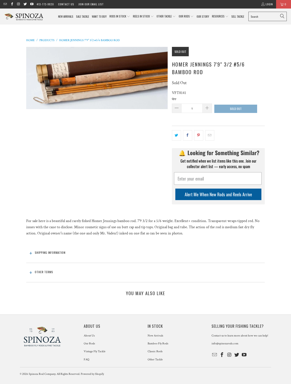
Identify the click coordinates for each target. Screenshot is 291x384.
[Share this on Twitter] (176, 135)
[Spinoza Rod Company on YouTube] (31, 4)
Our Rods (89, 343)
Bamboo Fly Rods (158, 343)
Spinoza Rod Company (42, 374)
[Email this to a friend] (209, 135)
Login (269, 4)
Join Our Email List (91, 4)
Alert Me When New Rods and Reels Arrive (218, 194)
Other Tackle (155, 359)
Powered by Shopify (92, 374)
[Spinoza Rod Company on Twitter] (25, 4)
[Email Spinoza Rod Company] (5, 4)
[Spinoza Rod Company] (24, 16)
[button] (119, 16)
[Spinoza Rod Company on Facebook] (11, 4)
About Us (89, 336)
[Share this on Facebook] (187, 135)
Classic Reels (155, 351)
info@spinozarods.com (225, 343)
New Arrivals (155, 336)
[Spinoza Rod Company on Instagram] (18, 4)
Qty (174, 99)
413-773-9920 (45, 4)
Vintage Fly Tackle (94, 351)
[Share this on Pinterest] (198, 135)
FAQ (86, 359)
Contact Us (66, 4)
